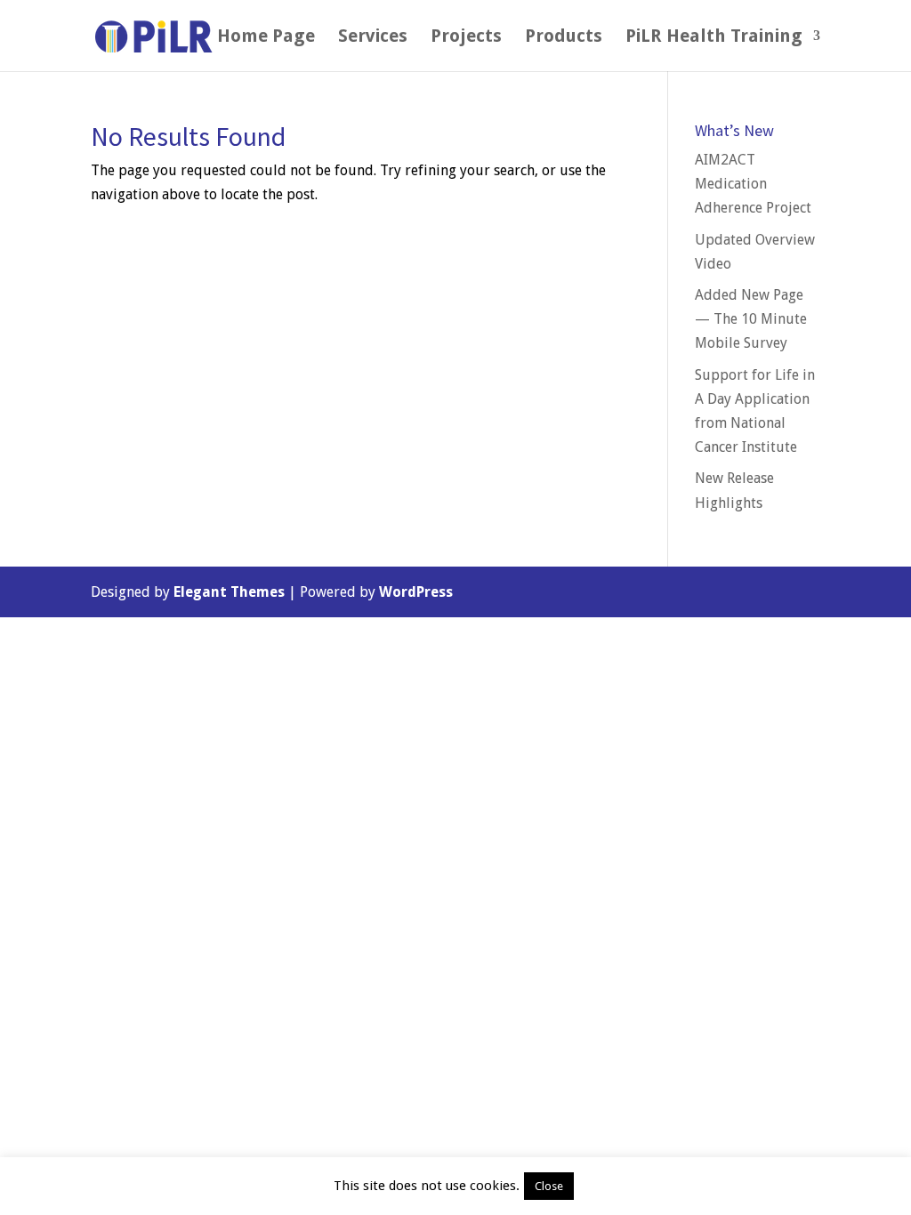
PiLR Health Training (713, 37)
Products (563, 37)
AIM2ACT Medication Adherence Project (753, 183)
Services (372, 37)
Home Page (266, 37)
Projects (466, 37)
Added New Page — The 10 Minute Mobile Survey (751, 318)
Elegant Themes (229, 591)
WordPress (416, 591)
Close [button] (549, 1186)
